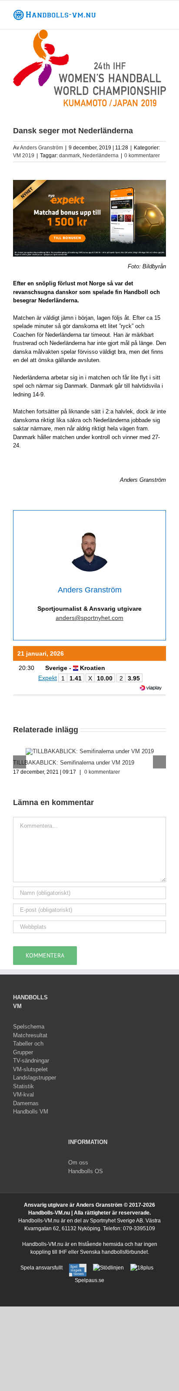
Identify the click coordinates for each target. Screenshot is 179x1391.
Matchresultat (30, 1035)
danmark (69, 155)
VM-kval (23, 1094)
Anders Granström (41, 148)
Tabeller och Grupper (28, 1048)
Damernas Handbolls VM (30, 1107)
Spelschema (28, 1026)
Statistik (23, 1086)
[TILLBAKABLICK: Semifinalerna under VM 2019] (90, 751)
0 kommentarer (142, 155)
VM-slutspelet (30, 1069)
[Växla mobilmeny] (162, 13)
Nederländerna (101, 155)
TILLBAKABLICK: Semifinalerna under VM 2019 (73, 762)
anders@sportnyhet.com (89, 617)
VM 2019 (23, 155)
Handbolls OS (85, 1171)
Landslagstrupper (34, 1077)
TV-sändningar (31, 1060)
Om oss (78, 1162)
